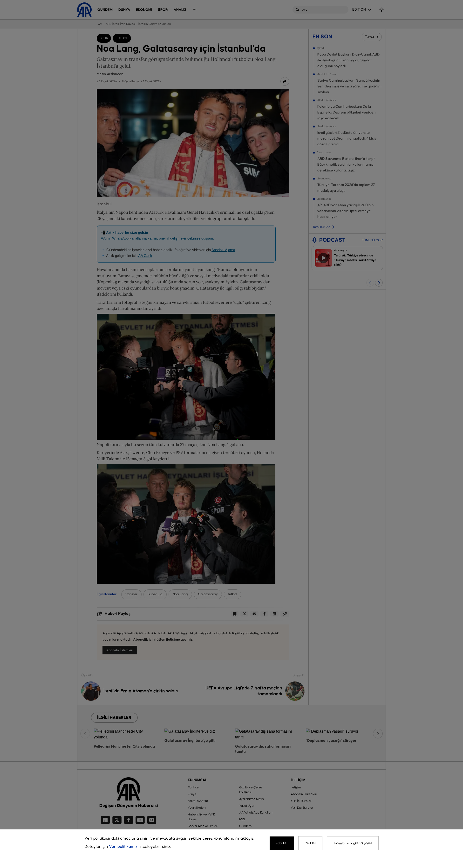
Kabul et (282, 843)
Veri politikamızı (123, 847)
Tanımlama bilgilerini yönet (352, 843)
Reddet (310, 843)
